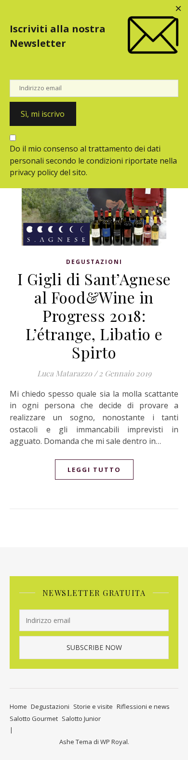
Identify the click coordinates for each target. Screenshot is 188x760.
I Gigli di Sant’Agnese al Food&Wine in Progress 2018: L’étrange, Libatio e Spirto (94, 315)
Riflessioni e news (143, 706)
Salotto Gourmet (34, 718)
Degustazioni (94, 262)
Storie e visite (93, 706)
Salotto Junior (81, 718)
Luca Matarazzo (64, 373)
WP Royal (114, 741)
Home (18, 706)
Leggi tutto (94, 469)
